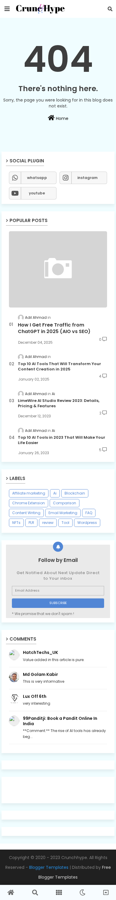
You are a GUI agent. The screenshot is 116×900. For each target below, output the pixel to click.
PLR (31, 522)
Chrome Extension (28, 503)
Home (61, 118)
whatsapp (37, 177)
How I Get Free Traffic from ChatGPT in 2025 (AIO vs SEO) (54, 328)
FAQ (88, 512)
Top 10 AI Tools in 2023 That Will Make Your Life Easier (61, 440)
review (48, 522)
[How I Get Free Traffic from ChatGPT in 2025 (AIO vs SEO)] (58, 269)
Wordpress (87, 522)
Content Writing (26, 512)
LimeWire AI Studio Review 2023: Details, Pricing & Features (58, 403)
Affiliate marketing (28, 493)
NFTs (16, 522)
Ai (55, 493)
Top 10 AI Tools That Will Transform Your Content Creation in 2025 (59, 366)
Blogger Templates (48, 867)
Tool (65, 522)
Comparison (64, 503)
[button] (110, 9)
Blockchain (75, 493)
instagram (87, 177)
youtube (37, 193)
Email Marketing (62, 512)
